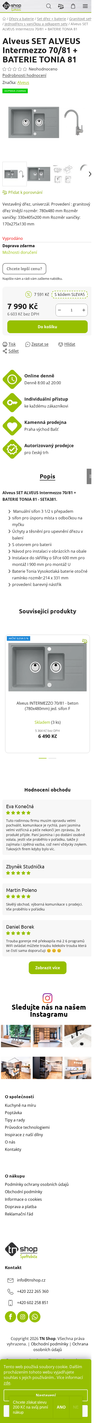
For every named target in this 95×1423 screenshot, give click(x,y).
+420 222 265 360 (32, 1291)
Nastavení (46, 1395)
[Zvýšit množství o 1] (83, 310)
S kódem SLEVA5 (70, 294)
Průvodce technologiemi (27, 1127)
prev (5, 660)
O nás (10, 1142)
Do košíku (47, 326)
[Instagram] (22, 1316)
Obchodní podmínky (23, 1191)
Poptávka (13, 1112)
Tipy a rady (15, 1120)
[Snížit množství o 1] (59, 310)
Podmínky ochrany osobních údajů (37, 1184)
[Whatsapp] (34, 1316)
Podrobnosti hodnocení (24, 75)
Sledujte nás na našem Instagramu (49, 1010)
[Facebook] (10, 1316)
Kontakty (13, 1149)
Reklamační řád (19, 1214)
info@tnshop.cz (31, 1280)
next (90, 660)
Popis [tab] (47, 476)
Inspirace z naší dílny (24, 1134)
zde (7, 1383)
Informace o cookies (23, 1199)
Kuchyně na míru (20, 1105)
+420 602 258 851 (32, 1303)
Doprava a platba (21, 1206)
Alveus (23, 82)
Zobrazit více (47, 967)
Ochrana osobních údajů (60, 1346)
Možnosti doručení (19, 249)
